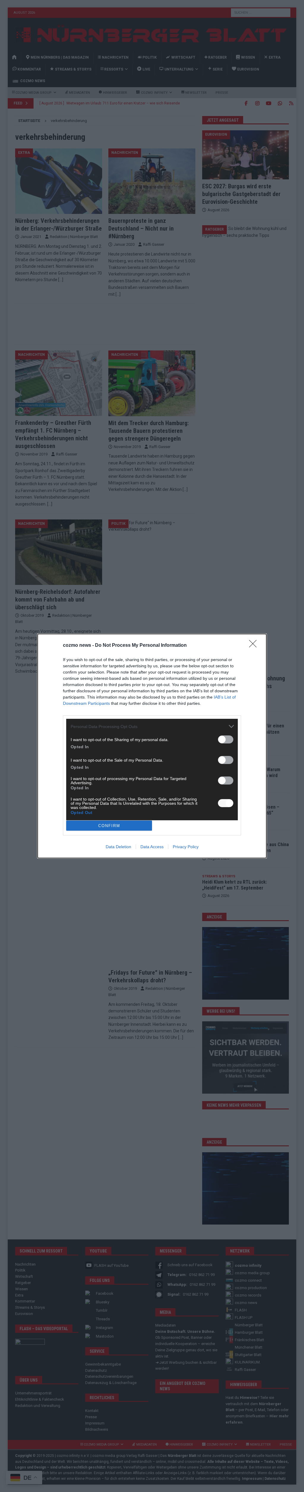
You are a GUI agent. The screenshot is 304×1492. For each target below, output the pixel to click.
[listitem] (152, 726)
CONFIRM (109, 826)
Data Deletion (118, 846)
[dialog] (152, 746)
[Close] (254, 645)
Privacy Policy (186, 846)
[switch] (225, 739)
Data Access (152, 846)
